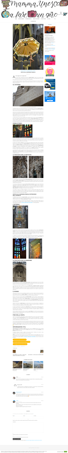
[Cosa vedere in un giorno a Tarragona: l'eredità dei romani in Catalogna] (14, 351)
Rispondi (42, 384)
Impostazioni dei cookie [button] (60, 451)
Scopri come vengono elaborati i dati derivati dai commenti (34, 440)
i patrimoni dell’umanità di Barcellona (26, 202)
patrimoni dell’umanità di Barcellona (29, 336)
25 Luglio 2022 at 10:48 (19, 385)
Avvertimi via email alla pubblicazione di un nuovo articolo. (20, 437)
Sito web (35, 415)
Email (24, 415)
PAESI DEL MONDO (21, 18)
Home (16, 18)
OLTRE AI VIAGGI (43, 18)
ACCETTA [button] (65, 451)
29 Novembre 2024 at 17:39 (19, 401)
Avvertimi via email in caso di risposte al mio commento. (20, 434)
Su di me (48, 18)
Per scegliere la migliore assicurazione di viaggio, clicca (21, 341)
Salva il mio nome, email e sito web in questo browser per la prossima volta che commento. (25, 420)
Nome (14, 415)
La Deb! (17, 400)
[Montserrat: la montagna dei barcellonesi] (41, 351)
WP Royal (33, 447)
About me (38, 447)
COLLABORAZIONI (33, 21)
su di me (52, 42)
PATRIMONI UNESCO (28, 18)
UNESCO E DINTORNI (36, 18)
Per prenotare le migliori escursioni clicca (20, 339)
